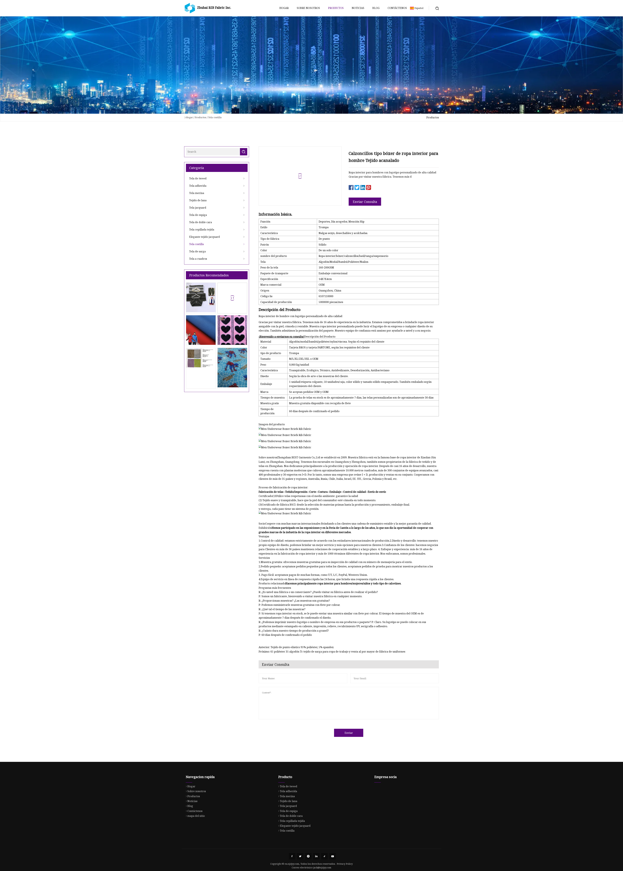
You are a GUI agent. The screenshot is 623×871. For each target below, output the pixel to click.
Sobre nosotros (308, 8)
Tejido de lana (198, 200)
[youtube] (332, 856)
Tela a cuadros (198, 258)
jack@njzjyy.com (322, 867)
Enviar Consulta (365, 202)
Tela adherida (197, 186)
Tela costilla (215, 117)
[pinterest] (308, 856)
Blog (375, 8)
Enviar (349, 733)
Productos (336, 8)
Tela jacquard (197, 207)
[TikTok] (324, 856)
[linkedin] (316, 856)
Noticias (358, 8)
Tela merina (196, 193)
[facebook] (292, 856)
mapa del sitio (196, 816)
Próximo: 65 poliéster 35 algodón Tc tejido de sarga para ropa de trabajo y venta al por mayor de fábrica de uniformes (332, 651)
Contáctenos (397, 8)
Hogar (284, 8)
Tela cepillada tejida (201, 229)
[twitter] (300, 856)
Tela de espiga (198, 215)
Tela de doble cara (200, 222)
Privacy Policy (345, 863)
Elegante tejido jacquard (204, 237)
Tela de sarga (197, 251)
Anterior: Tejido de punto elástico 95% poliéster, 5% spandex (296, 647)
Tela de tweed (198, 178)
